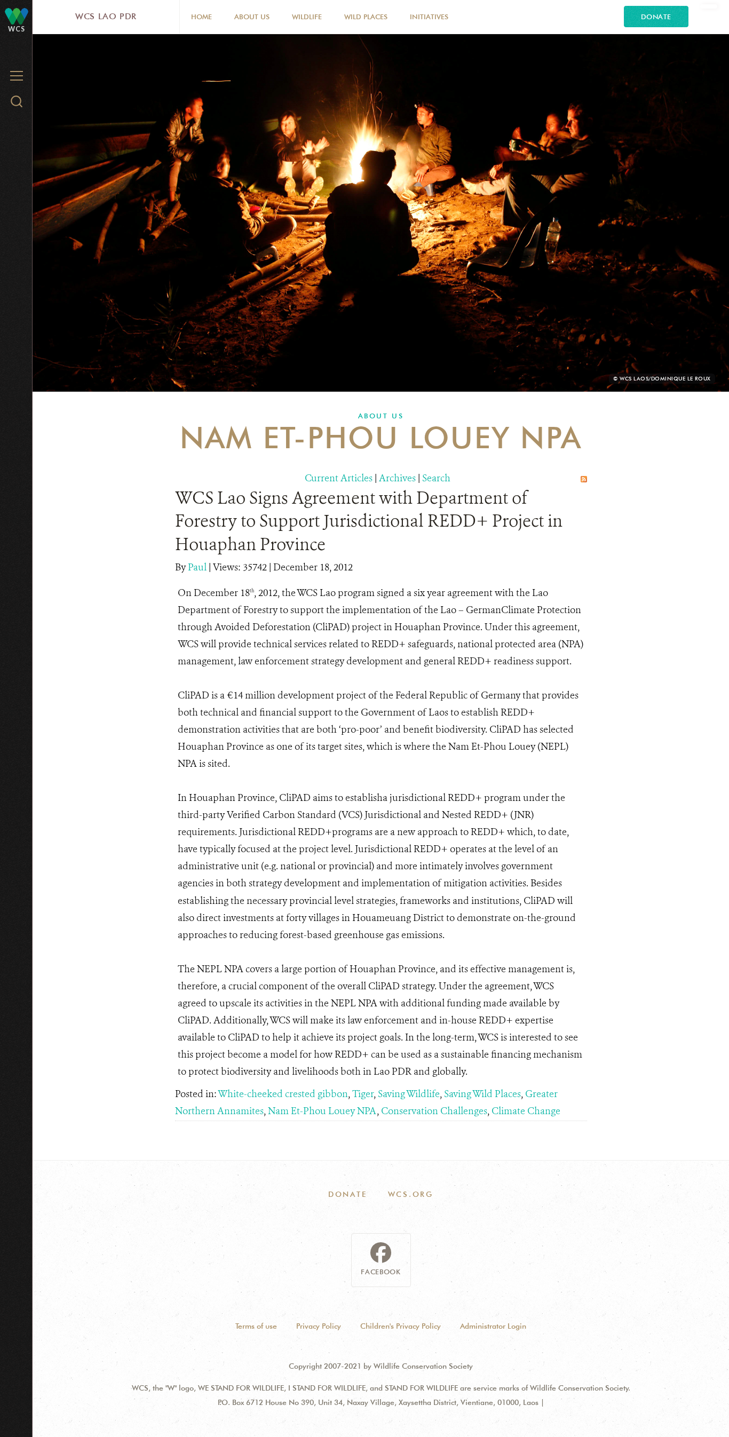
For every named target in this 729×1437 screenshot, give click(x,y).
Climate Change (526, 1111)
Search (436, 478)
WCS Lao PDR (106, 16)
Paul (198, 567)
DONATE (347, 1194)
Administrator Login (493, 1326)
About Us (252, 16)
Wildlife (307, 16)
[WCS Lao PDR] (16, 16)
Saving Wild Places (482, 1093)
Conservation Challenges (434, 1111)
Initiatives (429, 16)
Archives (397, 478)
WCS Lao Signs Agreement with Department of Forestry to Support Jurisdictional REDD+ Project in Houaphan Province (368, 521)
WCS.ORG (411, 1194)
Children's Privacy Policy (400, 1326)
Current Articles (339, 478)
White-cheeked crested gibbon (283, 1093)
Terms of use (256, 1326)
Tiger (363, 1093)
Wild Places (365, 16)
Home (201, 16)
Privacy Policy (318, 1326)
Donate (656, 16)
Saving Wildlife (409, 1093)
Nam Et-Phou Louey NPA (322, 1111)
